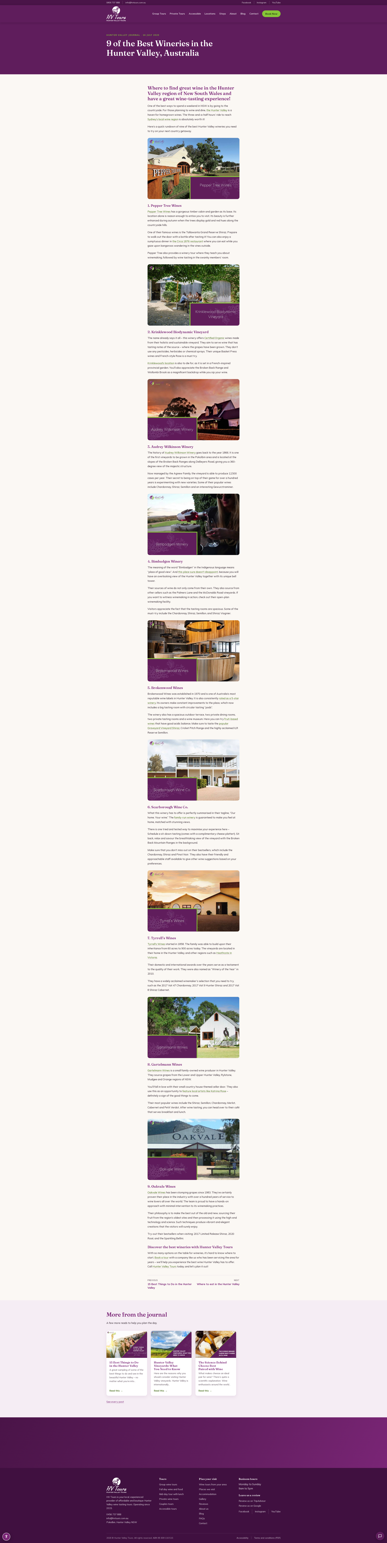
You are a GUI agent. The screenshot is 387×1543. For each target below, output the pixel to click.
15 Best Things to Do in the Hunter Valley (170, 1284)
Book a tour (161, 1257)
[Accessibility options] (6, 1537)
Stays (222, 13)
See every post (115, 1401)
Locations (210, 13)
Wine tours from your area (213, 1484)
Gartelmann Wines (159, 1070)
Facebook (246, 2)
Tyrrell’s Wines (156, 944)
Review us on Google (250, 1505)
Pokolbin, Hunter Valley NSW (121, 1522)
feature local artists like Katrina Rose (204, 1091)
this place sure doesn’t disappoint (198, 571)
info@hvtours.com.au (135, 2)
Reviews (203, 1504)
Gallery (202, 1499)
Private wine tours (169, 1499)
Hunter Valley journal (123, 35)
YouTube (276, 2)
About (233, 13)
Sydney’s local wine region (163, 119)
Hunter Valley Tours (164, 1266)
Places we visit (207, 1489)
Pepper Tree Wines (159, 211)
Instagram (261, 2)
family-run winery (184, 817)
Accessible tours (168, 1508)
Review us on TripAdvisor (252, 1501)
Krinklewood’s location (161, 363)
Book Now (271, 13)
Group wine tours (168, 1484)
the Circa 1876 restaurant (187, 241)
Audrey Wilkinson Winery (180, 452)
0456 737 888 (113, 2)
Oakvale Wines (156, 1192)
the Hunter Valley (216, 110)
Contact (254, 13)
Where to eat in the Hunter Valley (218, 1282)
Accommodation (207, 1494)
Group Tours (159, 13)
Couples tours (166, 1504)
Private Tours (177, 13)
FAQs (202, 1518)
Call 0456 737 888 (266, 1445)
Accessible (195, 13)
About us (203, 1508)
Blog (243, 13)
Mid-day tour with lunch (171, 1494)
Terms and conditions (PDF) (267, 1538)
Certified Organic (214, 337)
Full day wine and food (171, 1489)
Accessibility (242, 1538)
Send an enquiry (236, 1445)
